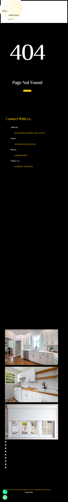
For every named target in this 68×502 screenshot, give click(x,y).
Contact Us (14, 317)
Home (11, 297)
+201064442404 (20, 155)
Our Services (15, 307)
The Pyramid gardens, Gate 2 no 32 (29, 133)
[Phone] (5, 491)
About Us (13, 302)
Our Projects (15, 312)
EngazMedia (29, 492)
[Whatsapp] (5, 497)
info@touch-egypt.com (25, 144)
